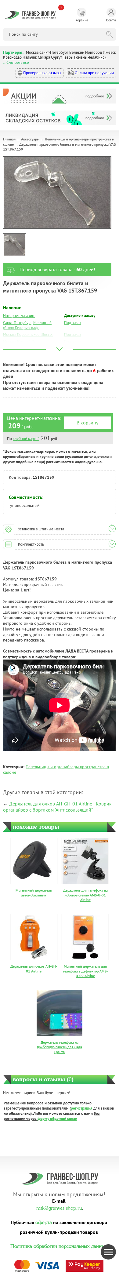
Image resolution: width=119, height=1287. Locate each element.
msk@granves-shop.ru (59, 1207)
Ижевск (109, 52)
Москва (32, 52)
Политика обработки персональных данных (58, 1245)
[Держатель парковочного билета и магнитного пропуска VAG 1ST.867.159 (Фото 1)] (14, 244)
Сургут (56, 57)
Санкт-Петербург (53, 52)
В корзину (87, 423)
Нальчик (30, 57)
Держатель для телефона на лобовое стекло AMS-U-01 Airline (85, 895)
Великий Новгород (85, 52)
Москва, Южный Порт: (22, 341)
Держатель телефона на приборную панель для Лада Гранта (59, 1047)
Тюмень (80, 57)
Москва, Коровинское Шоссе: (28, 334)
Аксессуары (30, 139)
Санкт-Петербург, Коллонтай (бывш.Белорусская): (27, 325)
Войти (111, 20)
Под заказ (72, 322)
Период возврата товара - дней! (57, 269)
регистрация (81, 1108)
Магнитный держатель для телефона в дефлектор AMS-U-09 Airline (85, 971)
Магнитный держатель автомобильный (34, 892)
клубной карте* (26, 438)
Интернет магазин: (19, 315)
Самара (44, 57)
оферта (43, 1221)
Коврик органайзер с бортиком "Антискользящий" (57, 807)
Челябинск (97, 57)
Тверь (68, 57)
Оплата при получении (94, 72)
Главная (9, 139)
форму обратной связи (57, 1118)
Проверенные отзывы (41, 72)
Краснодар (12, 57)
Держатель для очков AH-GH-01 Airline (50, 804)
